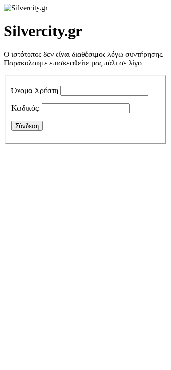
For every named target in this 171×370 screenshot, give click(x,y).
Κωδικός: (25, 108)
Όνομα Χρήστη (34, 90)
